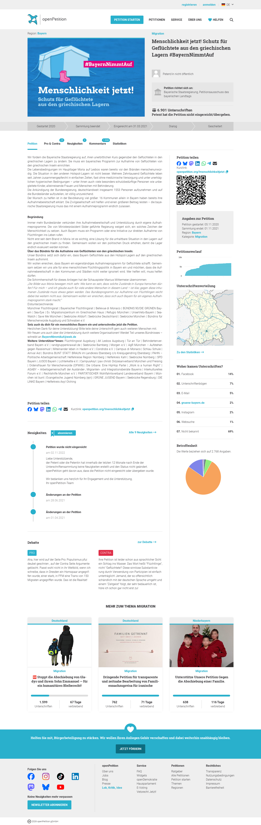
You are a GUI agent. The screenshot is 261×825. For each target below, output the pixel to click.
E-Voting (142, 787)
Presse (106, 783)
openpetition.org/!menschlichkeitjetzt (106, 409)
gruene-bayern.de (193, 402)
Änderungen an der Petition (63, 494)
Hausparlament (146, 783)
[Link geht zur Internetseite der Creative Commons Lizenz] (30, 821)
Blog (105, 779)
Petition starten (127, 19)
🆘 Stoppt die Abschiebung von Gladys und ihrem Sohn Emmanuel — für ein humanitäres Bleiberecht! (59, 681)
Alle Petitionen (180, 775)
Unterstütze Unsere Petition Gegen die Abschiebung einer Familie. (201, 679)
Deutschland (59, 620)
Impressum (213, 783)
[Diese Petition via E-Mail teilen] (65, 409)
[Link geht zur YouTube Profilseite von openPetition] (60, 786)
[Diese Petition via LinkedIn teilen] (48, 409)
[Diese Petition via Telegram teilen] (60, 409)
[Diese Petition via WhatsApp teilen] (54, 409)
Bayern (42, 33)
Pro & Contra (52, 142)
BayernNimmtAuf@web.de (59, 337)
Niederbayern (201, 620)
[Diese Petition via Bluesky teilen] (36, 409)
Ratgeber (177, 771)
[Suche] (231, 20)
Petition (32, 143)
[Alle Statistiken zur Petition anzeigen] (205, 344)
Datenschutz (214, 779)
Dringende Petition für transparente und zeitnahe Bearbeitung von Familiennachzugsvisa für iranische (130, 681)
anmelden (209, 4)
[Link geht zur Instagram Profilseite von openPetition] (45, 776)
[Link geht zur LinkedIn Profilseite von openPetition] (75, 776)
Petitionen (157, 19)
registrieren (189, 4)
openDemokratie (147, 779)
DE (227, 4)
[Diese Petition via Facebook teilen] (30, 409)
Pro (32, 553)
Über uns (107, 771)
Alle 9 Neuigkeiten (141, 432)
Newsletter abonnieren (49, 805)
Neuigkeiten (75, 142)
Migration (158, 33)
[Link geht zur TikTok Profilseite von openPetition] (60, 776)
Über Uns (195, 19)
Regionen (177, 787)
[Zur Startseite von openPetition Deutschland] (47, 19)
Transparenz (214, 771)
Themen (176, 783)
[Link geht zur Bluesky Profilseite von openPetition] (45, 786)
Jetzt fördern (130, 749)
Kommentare (97, 142)
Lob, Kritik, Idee (112, 787)
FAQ (139, 771)
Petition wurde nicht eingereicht (66, 447)
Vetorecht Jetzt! (146, 791)
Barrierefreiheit (215, 787)
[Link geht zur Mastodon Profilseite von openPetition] (31, 786)
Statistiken (119, 143)
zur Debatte (145, 542)
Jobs (105, 775)
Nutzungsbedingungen (220, 775)
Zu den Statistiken (189, 352)
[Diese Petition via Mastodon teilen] (42, 409)
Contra (105, 553)
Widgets (142, 775)
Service (176, 19)
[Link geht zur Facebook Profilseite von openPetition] (31, 776)
